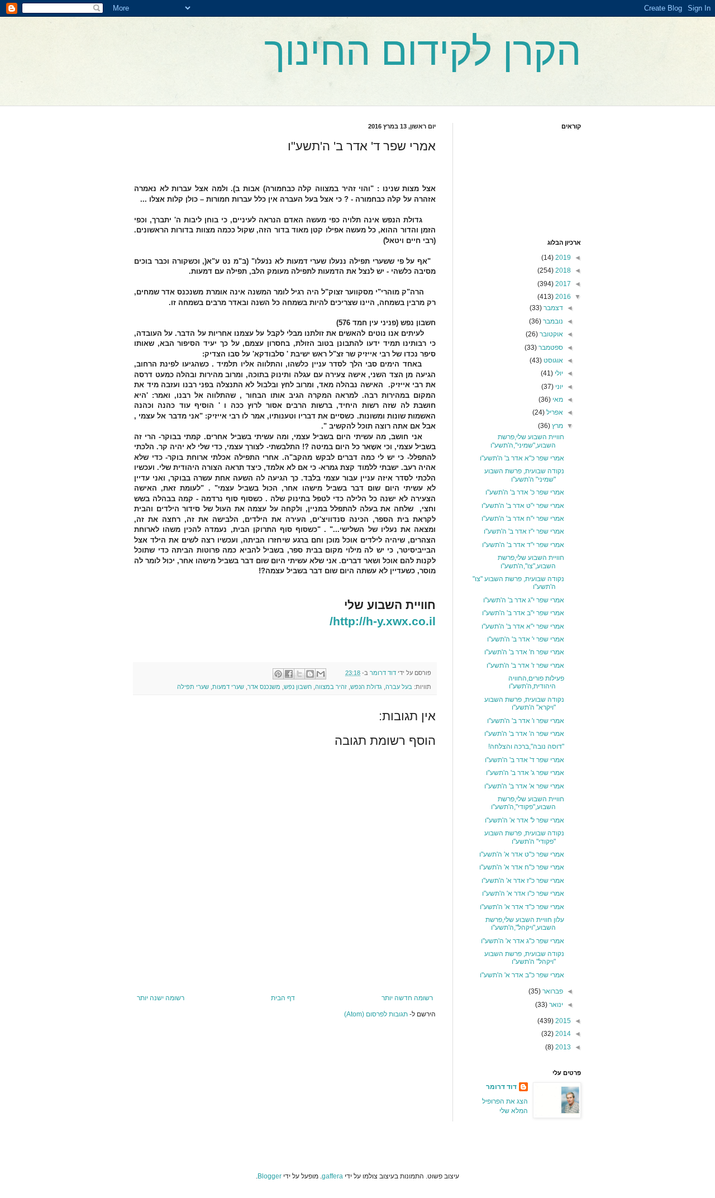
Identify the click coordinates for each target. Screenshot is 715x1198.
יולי (558, 373)
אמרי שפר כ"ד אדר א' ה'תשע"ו (522, 907)
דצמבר (552, 308)
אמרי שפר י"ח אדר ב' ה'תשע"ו (523, 518)
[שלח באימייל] (320, 673)
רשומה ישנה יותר (160, 998)
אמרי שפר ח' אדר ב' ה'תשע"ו (524, 652)
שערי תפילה (193, 686)
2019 (562, 258)
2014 (562, 1034)
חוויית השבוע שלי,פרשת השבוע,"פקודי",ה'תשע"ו (527, 803)
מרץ (556, 426)
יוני (558, 387)
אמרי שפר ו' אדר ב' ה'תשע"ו (525, 721)
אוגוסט (552, 360)
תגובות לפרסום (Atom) (376, 1014)
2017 (562, 284)
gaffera (332, 1176)
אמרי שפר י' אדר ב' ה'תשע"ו (525, 639)
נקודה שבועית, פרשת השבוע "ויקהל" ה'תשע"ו (524, 958)
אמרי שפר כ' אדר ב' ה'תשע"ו (524, 492)
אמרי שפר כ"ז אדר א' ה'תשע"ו (523, 881)
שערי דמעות (228, 686)
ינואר (555, 1005)
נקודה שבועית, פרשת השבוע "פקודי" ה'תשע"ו (524, 837)
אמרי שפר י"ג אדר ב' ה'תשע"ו (523, 600)
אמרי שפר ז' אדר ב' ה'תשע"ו (525, 665)
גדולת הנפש (366, 686)
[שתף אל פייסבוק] (288, 673)
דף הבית (283, 998)
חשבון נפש (298, 686)
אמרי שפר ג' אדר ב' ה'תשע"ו (525, 773)
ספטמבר (550, 347)
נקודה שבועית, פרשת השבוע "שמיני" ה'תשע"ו (524, 475)
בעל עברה (398, 686)
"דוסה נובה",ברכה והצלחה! (526, 746)
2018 (562, 270)
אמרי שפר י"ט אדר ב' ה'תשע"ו (523, 506)
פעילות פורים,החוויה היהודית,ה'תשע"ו (536, 682)
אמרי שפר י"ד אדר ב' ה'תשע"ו (523, 545)
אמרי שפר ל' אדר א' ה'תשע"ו (524, 820)
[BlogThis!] (310, 673)
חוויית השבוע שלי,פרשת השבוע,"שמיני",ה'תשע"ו (527, 441)
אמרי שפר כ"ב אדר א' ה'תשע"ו (522, 975)
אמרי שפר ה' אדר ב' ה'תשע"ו (524, 734)
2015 (562, 1021)
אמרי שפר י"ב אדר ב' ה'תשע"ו (523, 613)
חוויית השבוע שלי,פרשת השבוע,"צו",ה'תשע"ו (531, 561)
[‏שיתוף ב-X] (299, 673)
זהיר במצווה (331, 686)
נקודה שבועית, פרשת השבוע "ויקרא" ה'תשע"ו (524, 703)
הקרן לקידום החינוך (422, 51)
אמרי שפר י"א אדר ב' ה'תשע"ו (523, 626)
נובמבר (552, 321)
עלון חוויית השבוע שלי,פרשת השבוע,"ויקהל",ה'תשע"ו (524, 923)
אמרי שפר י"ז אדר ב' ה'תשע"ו (524, 531)
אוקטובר (550, 334)
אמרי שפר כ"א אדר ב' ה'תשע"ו (522, 458)
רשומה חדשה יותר (407, 998)
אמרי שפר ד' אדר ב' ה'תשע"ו (524, 760)
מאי (557, 399)
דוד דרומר (501, 1087)
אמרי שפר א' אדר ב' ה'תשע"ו (524, 786)
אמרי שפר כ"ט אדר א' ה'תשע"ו (521, 854)
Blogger (270, 1176)
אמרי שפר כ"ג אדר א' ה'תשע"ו (522, 941)
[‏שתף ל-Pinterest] (278, 673)
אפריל (554, 412)
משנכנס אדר (263, 686)
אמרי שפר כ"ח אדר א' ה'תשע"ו (521, 867)
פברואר (552, 991)
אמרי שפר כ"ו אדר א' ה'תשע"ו (523, 893)
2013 (562, 1047)
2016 (562, 297)
